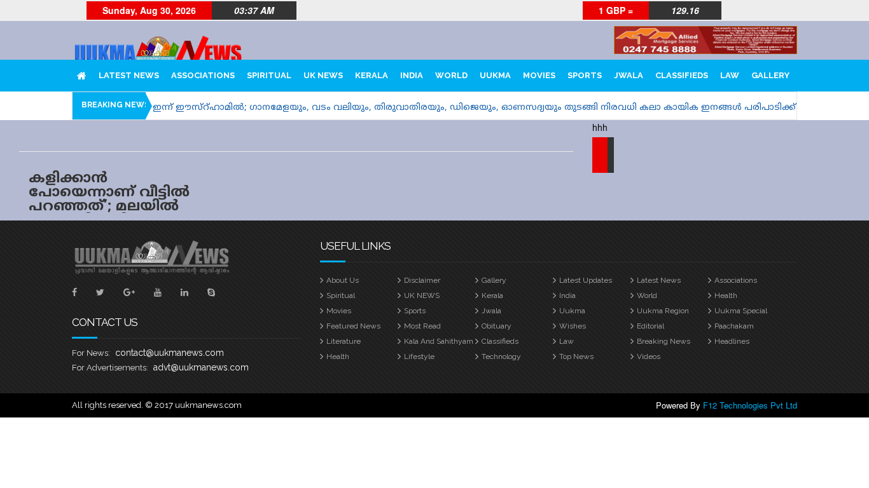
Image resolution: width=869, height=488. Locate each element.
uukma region (663, 310)
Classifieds (681, 75)
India (411, 75)
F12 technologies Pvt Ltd (750, 405)
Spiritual (269, 75)
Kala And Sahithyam (438, 341)
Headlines (731, 341)
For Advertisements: (110, 367)
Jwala (628, 75)
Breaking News (663, 341)
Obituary (496, 326)
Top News (576, 356)
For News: (91, 353)
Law (729, 75)
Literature (343, 341)
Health (725, 295)
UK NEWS (323, 75)
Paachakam (734, 326)
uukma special (740, 310)
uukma (495, 75)
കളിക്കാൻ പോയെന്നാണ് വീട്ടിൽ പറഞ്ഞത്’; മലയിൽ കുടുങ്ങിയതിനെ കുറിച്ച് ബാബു (109, 206)
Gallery (770, 75)
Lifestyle (419, 356)
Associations (203, 75)
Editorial (650, 326)
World (451, 75)
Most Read (422, 326)
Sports (584, 75)
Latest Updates (585, 280)
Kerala (371, 75)
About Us (342, 280)
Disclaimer (422, 280)
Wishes (572, 326)
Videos (648, 356)
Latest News (129, 75)
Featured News (353, 326)
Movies (539, 75)
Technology (501, 356)
